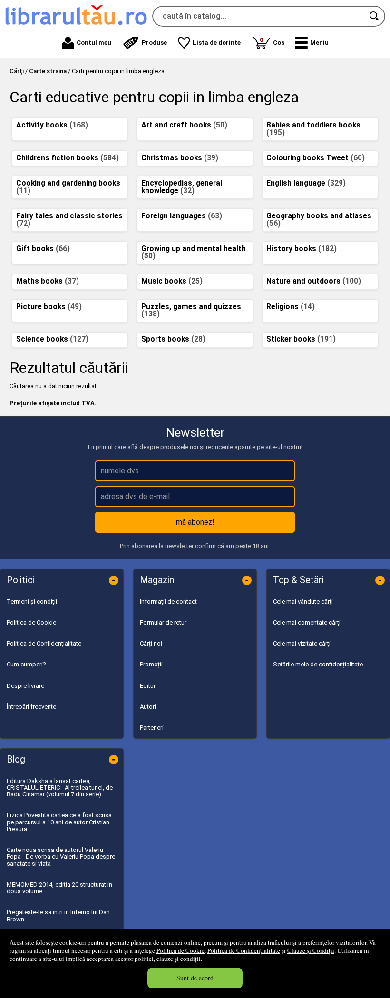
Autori (148, 706)
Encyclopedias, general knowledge (181, 187)
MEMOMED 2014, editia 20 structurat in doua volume (59, 888)
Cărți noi (151, 643)
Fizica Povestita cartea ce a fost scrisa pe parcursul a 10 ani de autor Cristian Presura (59, 822)
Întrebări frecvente (31, 706)
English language (306, 183)
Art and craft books (184, 125)
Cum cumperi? (26, 664)
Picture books (49, 307)
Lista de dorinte (217, 42)
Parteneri (152, 727)
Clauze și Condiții (310, 950)
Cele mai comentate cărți (307, 622)
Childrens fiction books (67, 158)
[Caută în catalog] (374, 16)
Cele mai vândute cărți (303, 601)
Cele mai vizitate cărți (302, 643)
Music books (172, 281)
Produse (154, 42)
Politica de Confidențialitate (243, 950)
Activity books (52, 125)
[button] (312, 42)
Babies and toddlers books (313, 129)
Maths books (47, 281)
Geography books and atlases (318, 220)
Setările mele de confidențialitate (318, 664)
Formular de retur (163, 622)
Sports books (173, 339)
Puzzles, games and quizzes (191, 311)
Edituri (148, 685)
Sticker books (301, 339)
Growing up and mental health (193, 253)
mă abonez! (195, 522)
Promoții (151, 664)
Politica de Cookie (180, 950)
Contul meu (94, 42)
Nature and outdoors (313, 281)
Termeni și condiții (32, 601)
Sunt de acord (195, 977)
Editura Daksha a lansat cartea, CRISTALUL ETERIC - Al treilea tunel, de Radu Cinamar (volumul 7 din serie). (60, 787)
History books (301, 249)
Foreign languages (181, 216)
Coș (272, 41)
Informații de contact (168, 601)
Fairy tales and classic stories (69, 220)
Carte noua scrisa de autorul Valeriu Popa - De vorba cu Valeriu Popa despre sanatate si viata (61, 856)
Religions (290, 307)
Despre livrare (25, 685)
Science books (52, 339)
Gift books (43, 249)
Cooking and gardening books (68, 187)
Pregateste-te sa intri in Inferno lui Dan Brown (58, 915)
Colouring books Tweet (315, 158)
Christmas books (179, 158)
